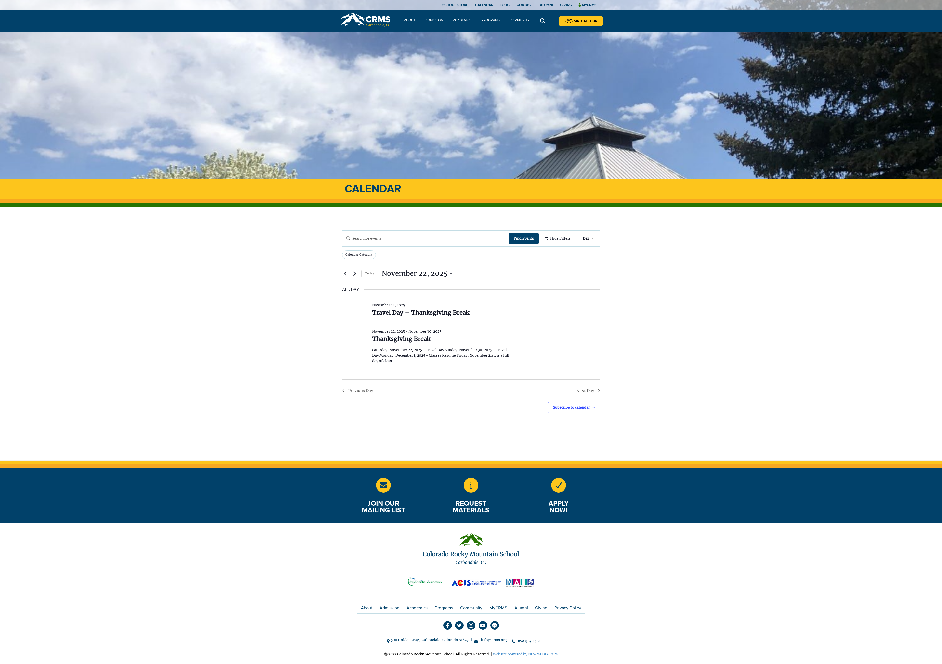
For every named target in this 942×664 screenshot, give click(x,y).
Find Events (524, 238)
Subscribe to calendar (571, 407)
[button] (543, 21)
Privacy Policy (567, 608)
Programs (490, 20)
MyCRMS (498, 608)
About (410, 20)
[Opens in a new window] (426, 582)
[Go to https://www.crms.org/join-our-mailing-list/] (383, 485)
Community (520, 20)
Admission (434, 20)
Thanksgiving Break (401, 339)
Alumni (546, 5)
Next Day (585, 390)
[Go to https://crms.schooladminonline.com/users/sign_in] (558, 485)
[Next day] (355, 274)
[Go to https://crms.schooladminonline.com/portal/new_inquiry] (471, 485)
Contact (525, 5)
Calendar (484, 5)
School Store (455, 5)
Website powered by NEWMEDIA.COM (525, 654)
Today (369, 273)
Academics (462, 20)
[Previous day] (345, 274)
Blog (505, 5)
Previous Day (360, 390)
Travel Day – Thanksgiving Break (420, 312)
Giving (566, 5)
